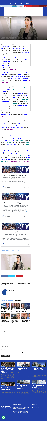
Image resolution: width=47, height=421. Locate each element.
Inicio (2, 17)
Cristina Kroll (19, 371)
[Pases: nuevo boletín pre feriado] (15, 306)
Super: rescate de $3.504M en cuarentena (23, 284)
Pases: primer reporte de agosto (5, 321)
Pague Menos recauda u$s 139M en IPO (7, 284)
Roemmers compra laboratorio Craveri (37, 368)
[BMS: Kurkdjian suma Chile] (25, 306)
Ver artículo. (13, 69)
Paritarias (3, 385)
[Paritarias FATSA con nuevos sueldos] (8, 384)
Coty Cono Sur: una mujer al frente (11, 250)
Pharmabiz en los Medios (19, 3)
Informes (33, 383)
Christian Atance (4, 372)
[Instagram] (32, 407)
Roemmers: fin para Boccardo (22, 368)
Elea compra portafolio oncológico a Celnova (23, 386)
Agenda (13, 308)
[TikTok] (36, 407)
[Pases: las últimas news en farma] (25, 316)
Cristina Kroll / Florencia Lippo (37, 371)
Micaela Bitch (12, 290)
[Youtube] (38, 407)
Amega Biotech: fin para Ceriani (5, 310)
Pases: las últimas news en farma (25, 321)
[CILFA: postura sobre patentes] (39, 382)
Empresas (18, 383)
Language (26, 3)
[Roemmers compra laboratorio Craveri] (39, 364)
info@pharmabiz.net (23, 415)
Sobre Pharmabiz (8, 3)
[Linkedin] (34, 407)
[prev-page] (1, 325)
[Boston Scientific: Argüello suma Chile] (15, 316)
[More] (24, 276)
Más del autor (18, 300)
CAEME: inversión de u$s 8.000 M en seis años (7, 369)
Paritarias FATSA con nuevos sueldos (7, 388)
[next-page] (3, 325)
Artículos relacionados (7, 300)
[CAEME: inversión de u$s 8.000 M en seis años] (8, 364)
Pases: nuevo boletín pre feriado (15, 310)
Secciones (29, 9)
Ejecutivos (5, 17)
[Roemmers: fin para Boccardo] (23, 364)
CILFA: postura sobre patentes (38, 386)
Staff (13, 3)
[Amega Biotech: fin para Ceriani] (5, 306)
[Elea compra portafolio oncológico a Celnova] (23, 382)
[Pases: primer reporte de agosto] (5, 316)
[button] (40, 9)
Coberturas (35, 9)
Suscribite (8, 13)
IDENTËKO (40, 419)
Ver (25, 161)
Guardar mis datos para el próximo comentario (13, 352)
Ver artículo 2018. (15, 161)
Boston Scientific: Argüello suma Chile (15, 322)
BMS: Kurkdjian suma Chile (24, 310)
